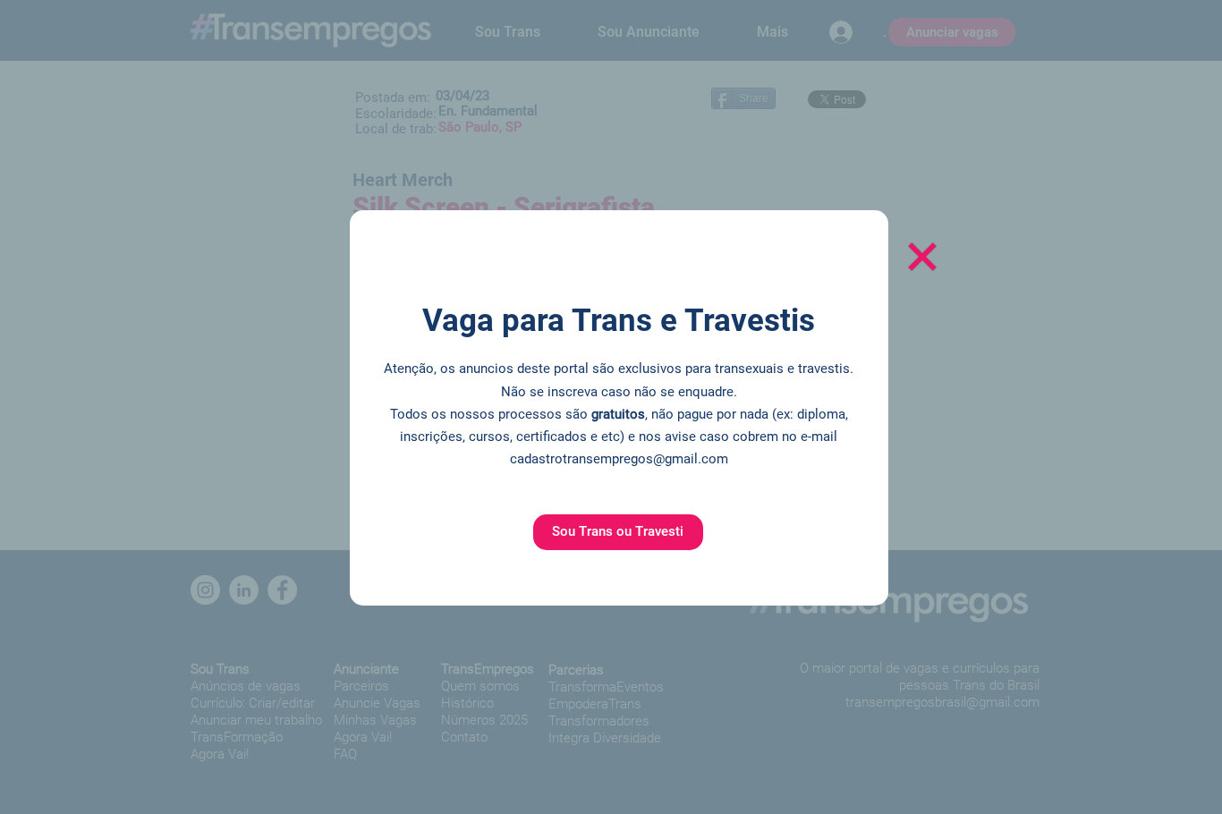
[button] (618, 532)
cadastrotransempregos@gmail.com (619, 459)
